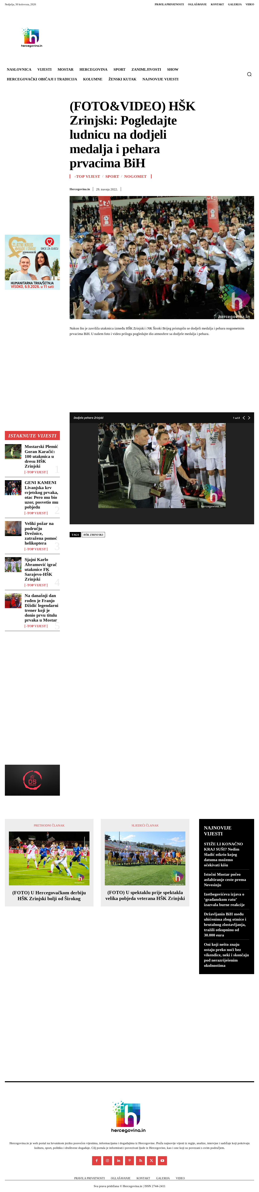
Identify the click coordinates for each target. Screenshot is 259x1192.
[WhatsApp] (194, 188)
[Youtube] (162, 1160)
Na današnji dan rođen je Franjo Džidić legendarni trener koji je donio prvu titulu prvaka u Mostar (41, 608)
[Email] (213, 188)
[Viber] (241, 188)
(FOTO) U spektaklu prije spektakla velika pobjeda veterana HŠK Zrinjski (145, 895)
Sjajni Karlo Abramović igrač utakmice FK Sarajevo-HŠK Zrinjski (41, 569)
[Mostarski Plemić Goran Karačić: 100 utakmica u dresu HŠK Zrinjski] (13, 451)
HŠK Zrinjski (93, 534)
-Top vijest (36, 472)
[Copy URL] (250, 188)
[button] (249, 74)
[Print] (222, 188)
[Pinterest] (185, 188)
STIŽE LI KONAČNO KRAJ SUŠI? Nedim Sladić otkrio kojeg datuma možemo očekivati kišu (223, 854)
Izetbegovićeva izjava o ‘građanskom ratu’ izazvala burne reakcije (224, 899)
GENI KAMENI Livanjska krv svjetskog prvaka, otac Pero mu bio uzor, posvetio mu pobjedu (41, 495)
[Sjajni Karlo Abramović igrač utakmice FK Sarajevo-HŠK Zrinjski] (13, 564)
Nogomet (135, 176)
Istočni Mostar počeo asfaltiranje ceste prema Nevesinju (225, 879)
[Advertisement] (151, 37)
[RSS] (140, 1160)
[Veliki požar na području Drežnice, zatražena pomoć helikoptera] (13, 528)
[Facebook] (166, 188)
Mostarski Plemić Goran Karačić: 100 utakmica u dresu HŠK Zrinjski (41, 456)
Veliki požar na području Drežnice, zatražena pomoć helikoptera (41, 533)
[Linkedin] (204, 188)
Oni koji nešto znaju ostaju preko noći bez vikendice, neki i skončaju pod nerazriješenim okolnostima (226, 955)
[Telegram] (231, 188)
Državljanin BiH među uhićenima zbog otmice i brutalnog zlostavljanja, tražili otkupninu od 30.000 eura (225, 924)
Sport (112, 176)
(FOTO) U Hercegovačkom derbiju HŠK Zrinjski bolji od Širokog (49, 895)
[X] (176, 188)
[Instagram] (107, 1160)
